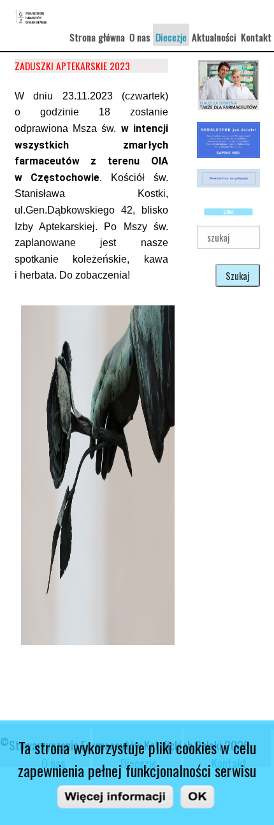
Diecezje (171, 37)
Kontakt (256, 37)
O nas (139, 37)
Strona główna (97, 37)
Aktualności (214, 37)
